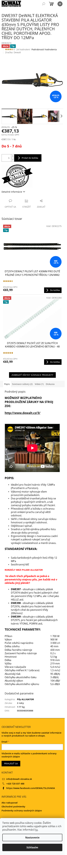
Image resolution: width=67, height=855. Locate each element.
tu (36, 829)
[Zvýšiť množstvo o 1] (12, 156)
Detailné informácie (12, 191)
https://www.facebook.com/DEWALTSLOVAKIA (30, 788)
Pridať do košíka (30, 157)
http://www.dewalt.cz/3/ (22, 413)
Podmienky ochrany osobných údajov (22, 810)
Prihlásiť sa (11, 763)
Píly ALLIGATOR (25, 699)
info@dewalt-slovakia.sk (19, 778)
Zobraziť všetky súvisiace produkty (32, 374)
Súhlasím (32, 847)
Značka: (13, 52)
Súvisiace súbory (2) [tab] (22, 384)
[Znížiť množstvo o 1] (12, 160)
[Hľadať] (44, 4)
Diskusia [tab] (50, 384)
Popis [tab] (7, 384)
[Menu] (60, 4)
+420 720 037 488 (15, 783)
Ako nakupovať (10, 802)
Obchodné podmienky (13, 806)
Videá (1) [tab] (39, 384)
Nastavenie (32, 837)
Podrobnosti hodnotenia (44, 49)
